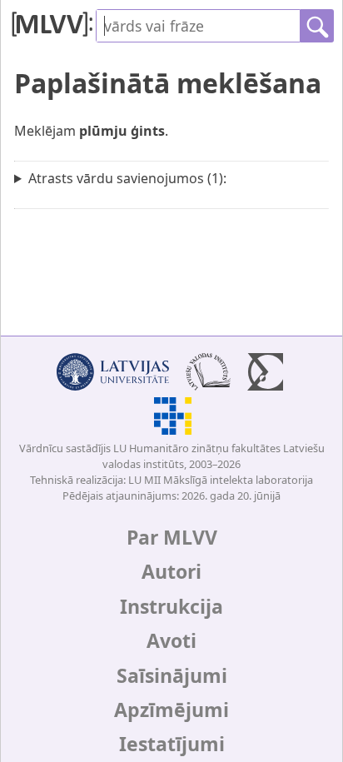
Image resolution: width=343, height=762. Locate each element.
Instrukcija (171, 606)
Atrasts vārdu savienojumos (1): (127, 178)
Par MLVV (172, 537)
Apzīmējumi (171, 709)
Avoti (171, 640)
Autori (171, 571)
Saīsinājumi (172, 675)
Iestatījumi (172, 743)
